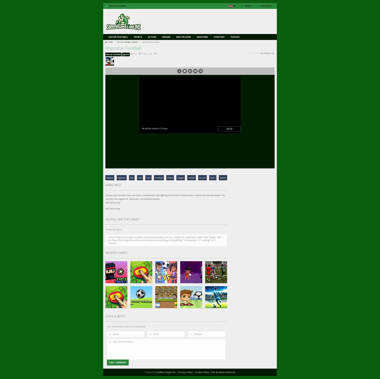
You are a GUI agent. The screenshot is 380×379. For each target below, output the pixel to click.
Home (110, 42)
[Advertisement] (221, 18)
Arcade (166, 36)
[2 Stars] (253, 53)
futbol (170, 177)
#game (109, 177)
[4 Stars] (257, 53)
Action (152, 36)
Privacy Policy (185, 372)
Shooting (202, 36)
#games (122, 177)
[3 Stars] (255, 53)
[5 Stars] (259, 53)
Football (159, 177)
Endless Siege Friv (166, 372)
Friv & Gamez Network (223, 372)
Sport (212, 177)
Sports (138, 36)
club (140, 177)
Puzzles (235, 36)
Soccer (202, 177)
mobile (191, 177)
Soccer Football (118, 36)
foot (148, 177)
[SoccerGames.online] (123, 21)
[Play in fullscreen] (190, 71)
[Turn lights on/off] (179, 71)
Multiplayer (183, 36)
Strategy (219, 36)
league (180, 177)
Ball (132, 177)
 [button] (195, 71)
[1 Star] (251, 53)
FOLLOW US (266, 6)
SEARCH (248, 6)
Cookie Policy (202, 372)
